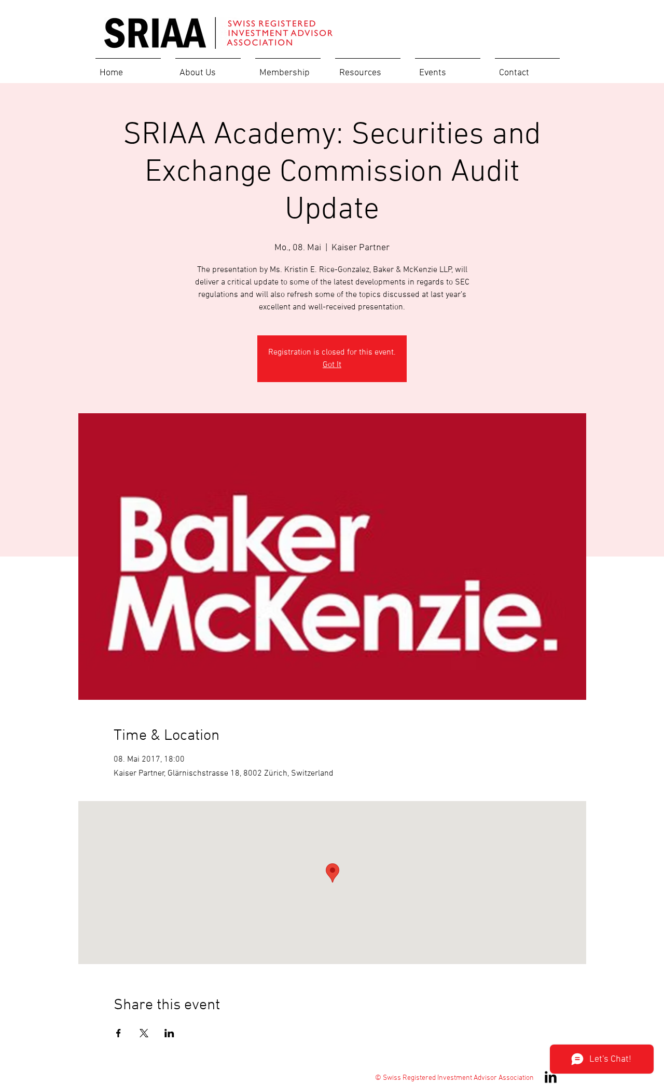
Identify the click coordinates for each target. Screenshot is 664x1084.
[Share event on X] (144, 1033)
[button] (208, 68)
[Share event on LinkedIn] (169, 1033)
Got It (332, 365)
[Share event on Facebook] (118, 1033)
